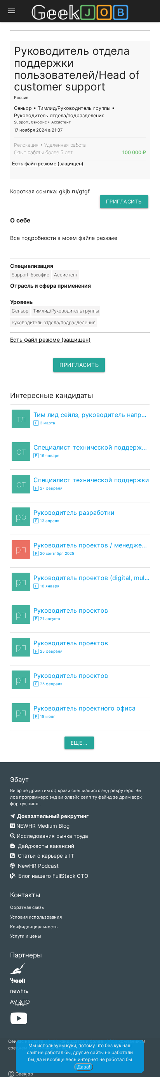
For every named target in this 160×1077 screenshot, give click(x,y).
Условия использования (36, 917)
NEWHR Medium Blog (42, 826)
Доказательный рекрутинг (52, 816)
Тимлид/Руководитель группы (66, 311)
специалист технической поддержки (91, 480)
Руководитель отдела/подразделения (54, 322)
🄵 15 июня (44, 716)
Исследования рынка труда (51, 836)
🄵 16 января (46, 455)
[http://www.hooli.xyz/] (17, 983)
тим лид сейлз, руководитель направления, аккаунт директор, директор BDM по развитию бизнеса (91, 415)
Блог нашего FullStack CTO (51, 876)
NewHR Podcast (37, 866)
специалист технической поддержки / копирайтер (91, 447)
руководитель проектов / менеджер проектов (91, 545)
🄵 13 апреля (46, 521)
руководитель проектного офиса (84, 708)
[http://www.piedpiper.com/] (17, 971)
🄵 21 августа (46, 619)
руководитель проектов (70, 610)
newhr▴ (19, 991)
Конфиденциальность (33, 926)
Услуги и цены (25, 936)
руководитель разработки (74, 512)
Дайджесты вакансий (44, 846)
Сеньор (20, 311)
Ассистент (66, 275)
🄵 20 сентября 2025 (53, 553)
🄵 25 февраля (48, 651)
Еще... (79, 743)
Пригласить (124, 201)
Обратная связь (27, 907)
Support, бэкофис (30, 275)
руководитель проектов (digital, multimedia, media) (91, 578)
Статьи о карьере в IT (44, 856)
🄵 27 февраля (48, 488)
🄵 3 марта (44, 423)
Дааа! (83, 1067)
